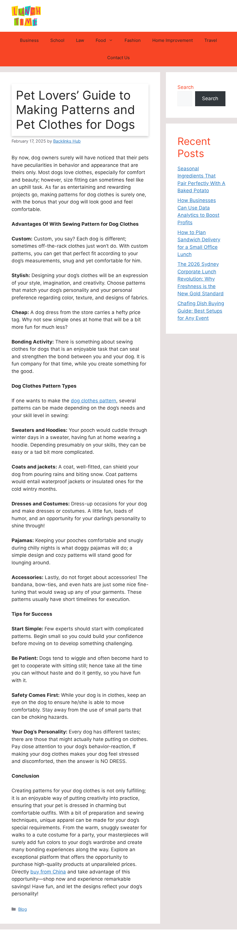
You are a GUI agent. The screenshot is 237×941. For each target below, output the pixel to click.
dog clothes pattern (93, 401)
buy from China (48, 872)
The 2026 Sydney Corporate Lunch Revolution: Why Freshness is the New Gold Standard (200, 278)
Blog (22, 909)
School (57, 40)
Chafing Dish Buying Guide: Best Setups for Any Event (200, 310)
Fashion (133, 40)
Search (185, 87)
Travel (210, 40)
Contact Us (118, 57)
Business (29, 40)
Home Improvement (172, 40)
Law (80, 40)
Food (101, 40)
